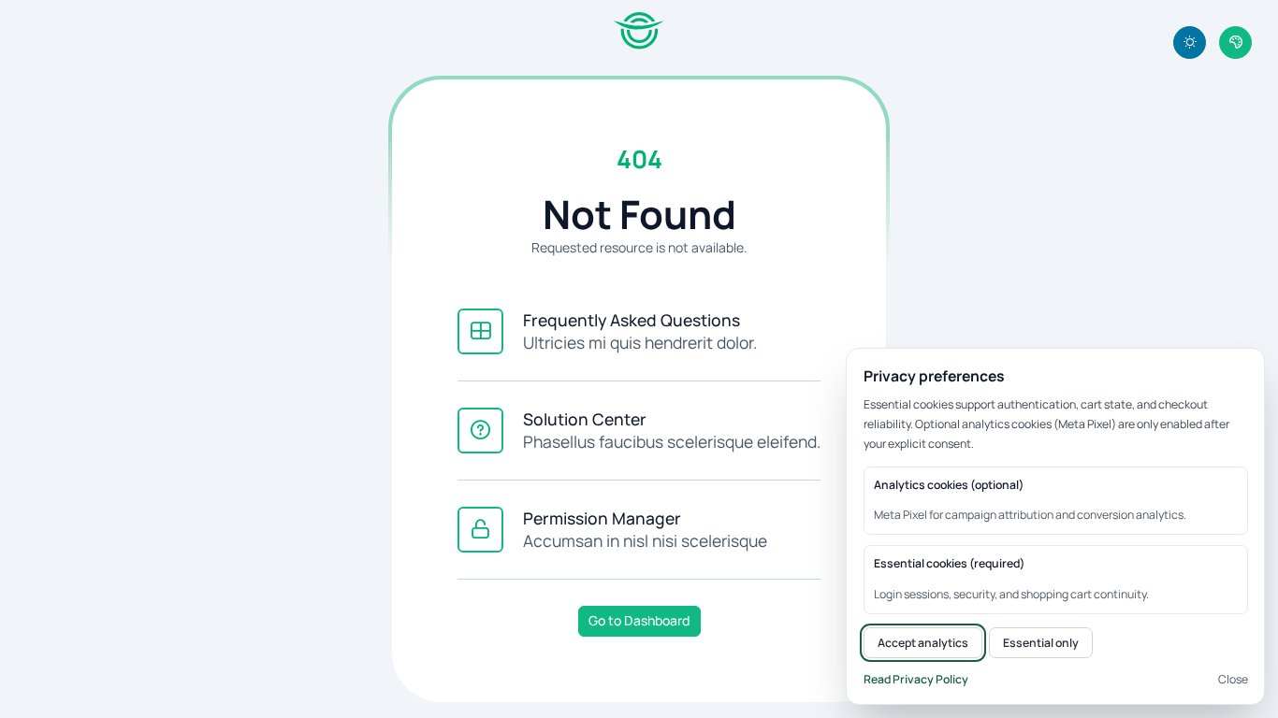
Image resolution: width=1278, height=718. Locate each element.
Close (1233, 679)
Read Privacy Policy (916, 679)
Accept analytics (923, 643)
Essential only (1041, 643)
